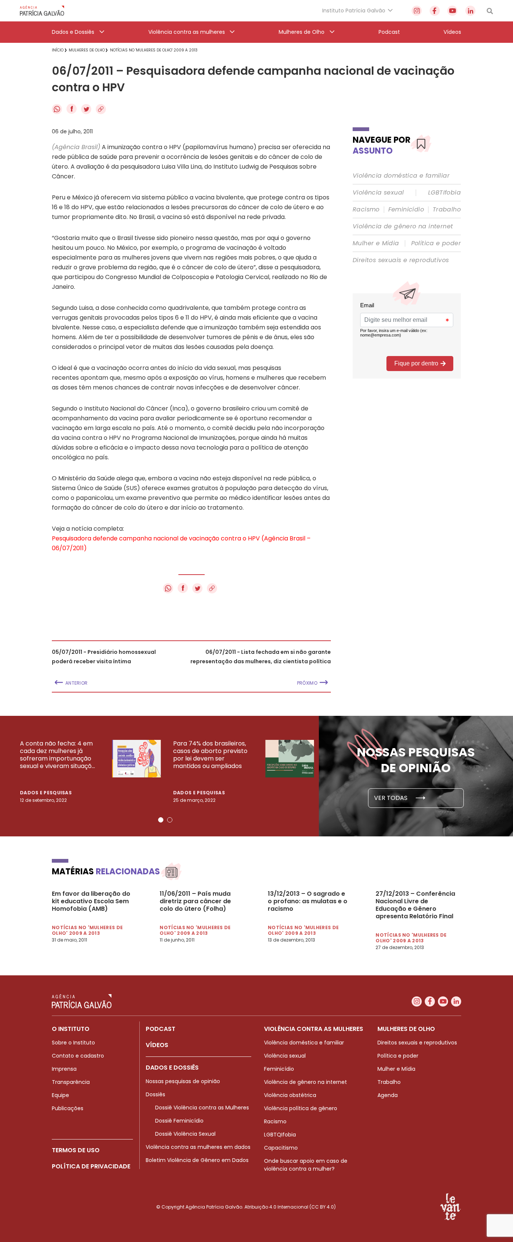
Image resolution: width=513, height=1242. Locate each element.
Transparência (71, 1082)
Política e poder (436, 243)
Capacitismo (281, 1147)
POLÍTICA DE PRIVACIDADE (91, 1166)
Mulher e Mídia (376, 243)
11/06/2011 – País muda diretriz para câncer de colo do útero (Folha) (195, 901)
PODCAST (160, 1029)
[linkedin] (470, 11)
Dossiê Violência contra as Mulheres (202, 1107)
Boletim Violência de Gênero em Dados (197, 1160)
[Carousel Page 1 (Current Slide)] (160, 819)
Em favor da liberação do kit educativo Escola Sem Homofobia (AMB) (91, 901)
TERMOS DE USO (76, 1150)
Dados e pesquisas (46, 792)
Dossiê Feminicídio (179, 1120)
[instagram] (417, 11)
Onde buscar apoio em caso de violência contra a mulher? (305, 1165)
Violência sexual (378, 192)
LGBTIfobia (444, 192)
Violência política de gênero (300, 1108)
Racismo (366, 209)
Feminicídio (406, 209)
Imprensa (64, 1069)
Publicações (67, 1108)
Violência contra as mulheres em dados (198, 1147)
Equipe (60, 1095)
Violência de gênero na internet (403, 226)
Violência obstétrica (290, 1095)
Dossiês (155, 1094)
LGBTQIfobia (280, 1134)
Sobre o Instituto (73, 1042)
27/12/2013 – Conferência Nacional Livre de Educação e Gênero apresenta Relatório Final (415, 905)
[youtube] (452, 11)
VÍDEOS (157, 1045)
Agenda (387, 1095)
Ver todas (391, 798)
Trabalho (447, 209)
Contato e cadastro (78, 1055)
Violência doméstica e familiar (401, 175)
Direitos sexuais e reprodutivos (401, 260)
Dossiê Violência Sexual (185, 1134)
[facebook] (435, 11)
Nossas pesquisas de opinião (183, 1081)
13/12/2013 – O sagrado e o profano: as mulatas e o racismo (307, 901)
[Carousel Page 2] (169, 819)
